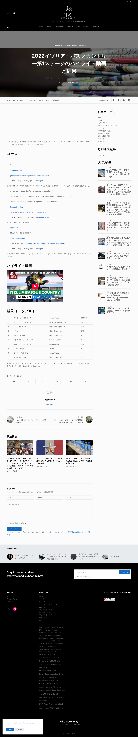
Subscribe (124, 572)
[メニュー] (8, 13)
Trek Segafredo (43, 700)
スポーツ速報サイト (111, 592)
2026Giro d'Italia (58, 643)
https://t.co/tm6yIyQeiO (28, 244)
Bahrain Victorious (56, 649)
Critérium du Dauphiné (54, 652)
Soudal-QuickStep (45, 690)
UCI (60, 703)
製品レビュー (102, 139)
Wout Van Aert (57, 708)
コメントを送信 (14, 529)
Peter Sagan (54, 680)
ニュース (83, 45)
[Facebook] (113, 100)
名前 (10, 497)
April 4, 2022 (44, 181)
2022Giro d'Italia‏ (58, 633)
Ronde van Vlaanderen (45, 687)
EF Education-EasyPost (45, 657)
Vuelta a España (44, 708)
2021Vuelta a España (46, 633)
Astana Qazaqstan (44, 649)
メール (40, 497)
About (9, 596)
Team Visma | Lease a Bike (46, 697)
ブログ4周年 (114, 557)
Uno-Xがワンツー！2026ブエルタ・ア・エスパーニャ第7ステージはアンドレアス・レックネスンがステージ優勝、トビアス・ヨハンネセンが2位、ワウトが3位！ (20, 463)
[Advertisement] (50, 124)
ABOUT (49, 27)
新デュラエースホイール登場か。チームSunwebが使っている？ (88, 556)
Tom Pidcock (59, 697)
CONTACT (96, 27)
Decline (19, 729)
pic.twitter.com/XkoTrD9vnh (54, 244)
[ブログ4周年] (105, 557)
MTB (99, 117)
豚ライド (101, 141)
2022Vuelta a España (45, 635)
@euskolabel (14, 212)
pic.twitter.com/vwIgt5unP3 (36, 212)
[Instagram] (130, 1)
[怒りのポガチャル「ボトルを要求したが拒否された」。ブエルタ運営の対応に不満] (79, 447)
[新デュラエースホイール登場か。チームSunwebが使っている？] (74, 557)
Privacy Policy (21, 523)
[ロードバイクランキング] (109, 599)
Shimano (57, 687)
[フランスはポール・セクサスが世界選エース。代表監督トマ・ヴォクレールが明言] (49, 447)
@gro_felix (14, 228)
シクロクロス (102, 123)
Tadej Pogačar (48, 693)
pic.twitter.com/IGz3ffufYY (38, 176)
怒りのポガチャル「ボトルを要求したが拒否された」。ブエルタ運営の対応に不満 (79, 460)
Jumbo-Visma (45, 667)
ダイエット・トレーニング (107, 125)
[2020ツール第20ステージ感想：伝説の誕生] (10, 557)
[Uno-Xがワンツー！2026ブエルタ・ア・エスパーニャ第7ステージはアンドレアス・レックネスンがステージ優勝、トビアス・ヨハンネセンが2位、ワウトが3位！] (20, 447)
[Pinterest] (124, 100)
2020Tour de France (56, 627)
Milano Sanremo (43, 678)
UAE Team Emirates (48, 704)
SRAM (63, 690)
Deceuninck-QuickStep (47, 654)
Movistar (52, 678)
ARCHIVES (70, 27)
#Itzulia (25, 176)
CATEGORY (59, 27)
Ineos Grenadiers (49, 660)
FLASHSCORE (125, 592)
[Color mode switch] (14, 13)
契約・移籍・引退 (104, 136)
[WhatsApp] (71, 381)
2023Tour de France (46, 638)
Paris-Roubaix (44, 680)
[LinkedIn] (129, 100)
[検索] (8, 27)
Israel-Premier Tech (44, 664)
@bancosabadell (16, 176)
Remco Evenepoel (48, 683)
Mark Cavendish (47, 670)
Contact (10, 602)
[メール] (85, 381)
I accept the (17, 523)
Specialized (56, 690)
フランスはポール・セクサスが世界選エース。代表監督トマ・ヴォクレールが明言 (49, 460)
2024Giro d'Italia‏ (59, 638)
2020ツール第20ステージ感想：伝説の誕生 (24, 556)
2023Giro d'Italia (56, 635)
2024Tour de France (44, 641)
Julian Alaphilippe (55, 664)
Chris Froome (43, 652)
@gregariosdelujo (16, 170)
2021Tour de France (48, 630)
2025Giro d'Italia (56, 641)
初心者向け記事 (103, 133)
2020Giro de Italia (44, 627)
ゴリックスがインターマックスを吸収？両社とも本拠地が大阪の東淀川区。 (56, 556)
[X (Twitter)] (127, 1)
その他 (100, 120)
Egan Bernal (56, 657)
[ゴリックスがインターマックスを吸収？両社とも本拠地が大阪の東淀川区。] (42, 557)
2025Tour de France (45, 643)
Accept (10, 729)
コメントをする (14, 504)
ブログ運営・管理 (104, 131)
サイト (69, 497)
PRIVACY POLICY (83, 27)
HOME (41, 27)
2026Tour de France (47, 646)
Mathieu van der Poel (51, 674)
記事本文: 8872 (50, 404)
